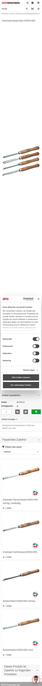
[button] (36, 679)
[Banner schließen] (38, 299)
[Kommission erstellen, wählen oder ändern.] (17, 411)
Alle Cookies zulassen (21, 377)
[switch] (36, 346)
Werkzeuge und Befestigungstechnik (27, 13)
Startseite (5, 13)
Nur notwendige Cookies (21, 385)
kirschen (12, 13)
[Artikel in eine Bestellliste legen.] (25, 411)
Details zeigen (29, 370)
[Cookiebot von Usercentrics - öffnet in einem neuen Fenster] (24, 299)
